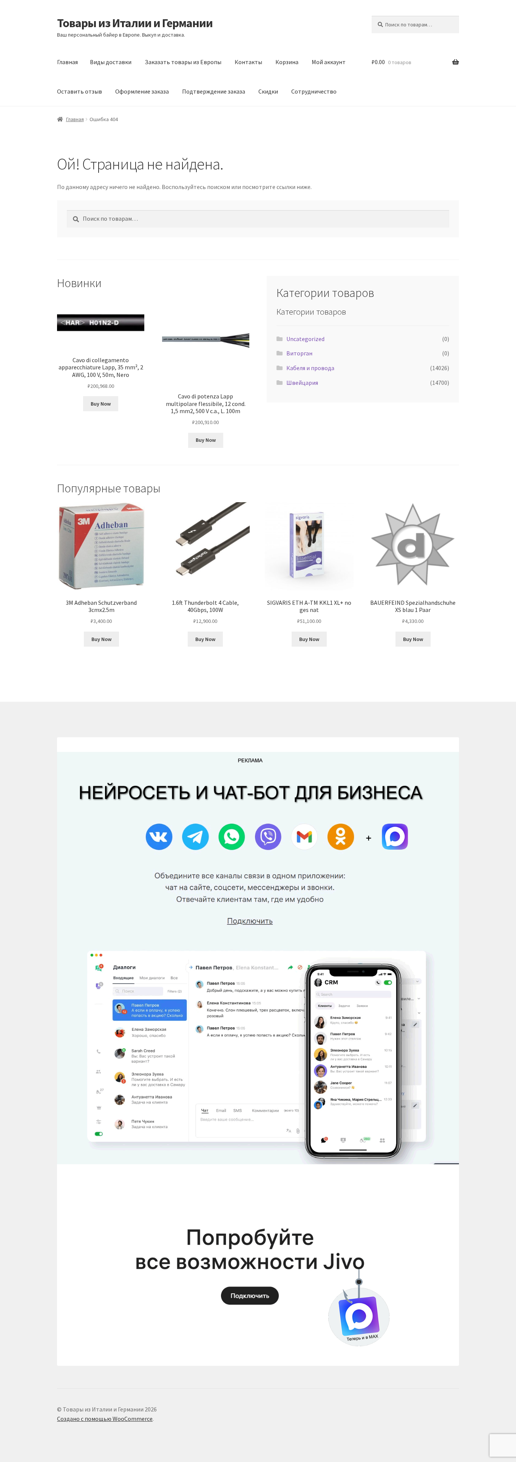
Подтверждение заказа (213, 91)
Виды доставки (110, 62)
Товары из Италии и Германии (135, 23)
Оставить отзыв (79, 91)
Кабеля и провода (310, 368)
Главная (67, 62)
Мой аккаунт (329, 62)
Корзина (286, 62)
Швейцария (302, 382)
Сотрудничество (314, 91)
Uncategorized (305, 339)
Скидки (268, 91)
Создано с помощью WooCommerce (105, 1418)
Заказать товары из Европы (183, 62)
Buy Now (101, 403)
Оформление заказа (142, 91)
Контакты (248, 62)
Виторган (299, 353)
